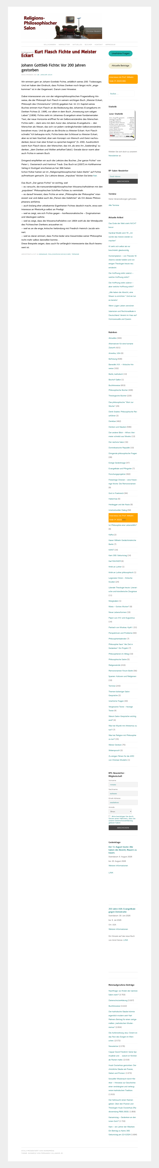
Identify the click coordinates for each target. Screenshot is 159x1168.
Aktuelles (77, 44)
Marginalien (113, 601)
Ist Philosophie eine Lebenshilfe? (123, 525)
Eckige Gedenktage (117, 463)
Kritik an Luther (115, 567)
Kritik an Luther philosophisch (121, 572)
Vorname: (112, 780)
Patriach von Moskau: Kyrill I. (121, 627)
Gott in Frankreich (116, 493)
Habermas (113, 499)
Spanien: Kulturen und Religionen (122, 676)
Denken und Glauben (117, 427)
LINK (111, 873)
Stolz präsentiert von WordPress (37, 1151)
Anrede (112, 807)
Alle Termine (114, 205)
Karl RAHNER (115, 561)
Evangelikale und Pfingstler (120, 468)
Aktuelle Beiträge (120, 66)
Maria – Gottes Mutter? (119, 606)
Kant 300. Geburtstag (118, 555)
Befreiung (113, 359)
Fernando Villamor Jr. (52, 1153)
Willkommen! (50, 44)
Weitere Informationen (118, 866)
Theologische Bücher (117, 396)
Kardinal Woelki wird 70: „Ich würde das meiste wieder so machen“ (121, 237)
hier (95, 175)
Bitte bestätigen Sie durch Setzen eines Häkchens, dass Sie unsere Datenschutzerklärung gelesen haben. (122, 819)
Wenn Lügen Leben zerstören (121, 306)
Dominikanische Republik (119, 448)
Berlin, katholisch (116, 374)
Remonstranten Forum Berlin (121, 671)
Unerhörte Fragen (121, 53)
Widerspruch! (114, 750)
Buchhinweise (114, 385)
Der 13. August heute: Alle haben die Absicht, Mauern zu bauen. (123, 849)
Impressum (110, 44)
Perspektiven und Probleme (121, 633)
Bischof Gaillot (115, 380)
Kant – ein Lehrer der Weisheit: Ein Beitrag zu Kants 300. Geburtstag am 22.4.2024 (122, 1131)
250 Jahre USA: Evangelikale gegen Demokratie (122, 910)
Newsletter (64, 44)
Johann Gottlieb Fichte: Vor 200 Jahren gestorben (53, 67)
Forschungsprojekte (117, 474)
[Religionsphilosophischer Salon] (61, 38)
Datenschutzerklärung (118, 1000)
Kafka (111, 535)
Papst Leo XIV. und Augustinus (122, 618)
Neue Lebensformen (117, 612)
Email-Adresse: (115, 798)
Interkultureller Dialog (118, 510)
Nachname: (113, 789)
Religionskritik (114, 665)
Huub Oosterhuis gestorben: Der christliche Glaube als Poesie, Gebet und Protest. (122, 1069)
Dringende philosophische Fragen (123, 453)
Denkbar (43, 254)
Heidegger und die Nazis (119, 504)
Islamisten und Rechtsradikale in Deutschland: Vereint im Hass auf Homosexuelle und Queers (123, 315)
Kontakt (99, 44)
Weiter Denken (115, 745)
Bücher (88, 44)
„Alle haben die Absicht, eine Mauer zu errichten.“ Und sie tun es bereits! (122, 296)
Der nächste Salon (116, 442)
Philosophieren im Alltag (119, 654)
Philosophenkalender (117, 639)
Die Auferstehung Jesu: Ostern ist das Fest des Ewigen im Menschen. (123, 1037)
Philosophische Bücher (59, 254)
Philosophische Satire (118, 659)
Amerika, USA (114, 353)
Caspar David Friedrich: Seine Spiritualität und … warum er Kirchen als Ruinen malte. (123, 1056)
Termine (75, 254)
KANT (111, 550)
